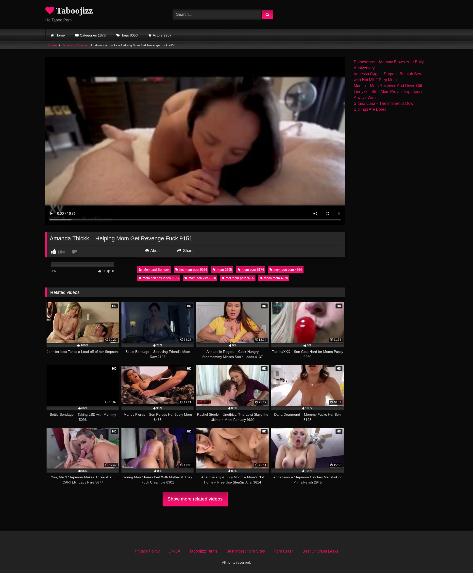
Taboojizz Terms (203, 551)
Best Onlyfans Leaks (320, 551)
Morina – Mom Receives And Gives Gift (388, 86)
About (155, 251)
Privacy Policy (147, 551)
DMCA (174, 551)
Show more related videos (195, 498)
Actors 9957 (162, 35)
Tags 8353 (129, 35)
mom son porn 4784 (287, 269)
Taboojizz (73, 11)
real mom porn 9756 (240, 278)
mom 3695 (224, 269)
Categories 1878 (93, 35)
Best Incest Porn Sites (245, 551)
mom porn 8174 (253, 269)
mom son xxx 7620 (202, 278)
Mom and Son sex (76, 45)
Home (60, 35)
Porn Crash (284, 551)
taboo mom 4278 (276, 278)
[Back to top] (457, 558)
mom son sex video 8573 (161, 278)
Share (188, 251)
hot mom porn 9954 (193, 269)
